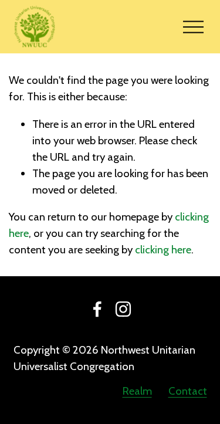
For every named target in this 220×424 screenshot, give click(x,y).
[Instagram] (123, 309)
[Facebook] (97, 309)
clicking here (163, 249)
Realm (137, 391)
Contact (187, 391)
